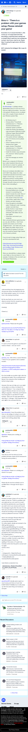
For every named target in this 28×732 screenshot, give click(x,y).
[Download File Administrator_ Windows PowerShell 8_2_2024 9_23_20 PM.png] (24, 567)
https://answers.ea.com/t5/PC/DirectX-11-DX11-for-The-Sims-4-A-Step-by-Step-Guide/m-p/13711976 (14, 329)
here (21, 197)
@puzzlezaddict (6, 412)
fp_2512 (8, 646)
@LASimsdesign (7, 106)
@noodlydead (5, 470)
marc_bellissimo (10, 281)
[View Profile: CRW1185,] (4, 681)
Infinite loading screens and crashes (14, 625)
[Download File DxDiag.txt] (10, 90)
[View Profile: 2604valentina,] (4, 625)
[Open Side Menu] (2, 2)
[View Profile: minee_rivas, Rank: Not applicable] (3, 409)
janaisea (8, 450)
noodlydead (9, 494)
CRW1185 (8, 687)
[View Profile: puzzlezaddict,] (4, 103)
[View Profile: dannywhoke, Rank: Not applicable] (3, 340)
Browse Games (6, 703)
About (12, 707)
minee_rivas (9, 408)
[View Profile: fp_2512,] (4, 640)
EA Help (4, 707)
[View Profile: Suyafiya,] (4, 668)
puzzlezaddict (10, 102)
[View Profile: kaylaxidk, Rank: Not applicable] (3, 577)
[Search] (14, 2)
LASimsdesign (9, 11)
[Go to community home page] (6, 2)
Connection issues (11, 667)
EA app (16, 703)
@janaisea (4, 434)
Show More (4, 595)
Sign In (24, 2)
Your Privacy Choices (14, 729)
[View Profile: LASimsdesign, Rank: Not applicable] (3, 12)
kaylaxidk (8, 577)
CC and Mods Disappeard (13, 680)
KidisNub (8, 661)
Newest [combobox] (23, 269)
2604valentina (9, 633)
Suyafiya (8, 674)
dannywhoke (9, 339)
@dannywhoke (6, 323)
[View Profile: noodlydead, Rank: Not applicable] (3, 495)
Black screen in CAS (11, 639)
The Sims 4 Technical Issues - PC (10, 6)
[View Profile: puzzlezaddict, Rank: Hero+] (3, 320)
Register (19, 2)
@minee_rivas (5, 358)
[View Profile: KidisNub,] (4, 653)
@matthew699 (6, 581)
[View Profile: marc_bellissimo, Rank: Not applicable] (3, 282)
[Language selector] (10, 2)
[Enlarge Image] (14, 70)
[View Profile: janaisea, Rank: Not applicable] (3, 451)
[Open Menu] (26, 6)
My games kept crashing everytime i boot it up (13, 653)
